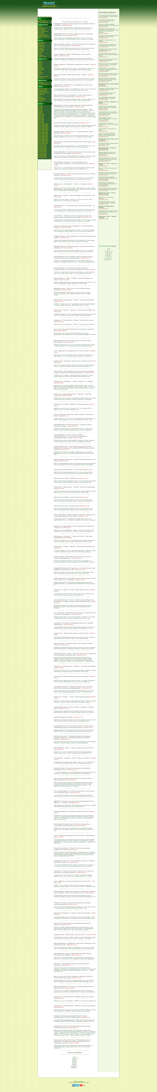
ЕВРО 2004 (41, 121)
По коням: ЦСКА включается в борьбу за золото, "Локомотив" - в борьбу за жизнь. (108, 16)
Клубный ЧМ (41, 34)
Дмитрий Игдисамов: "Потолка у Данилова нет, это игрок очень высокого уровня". (108, 74)
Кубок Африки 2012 (43, 142)
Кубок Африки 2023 (43, 133)
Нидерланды (41, 68)
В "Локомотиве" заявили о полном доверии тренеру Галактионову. (107, 20)
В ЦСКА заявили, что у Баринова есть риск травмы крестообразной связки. (107, 45)
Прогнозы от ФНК (42, 88)
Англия (40, 61)
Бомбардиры (41, 49)
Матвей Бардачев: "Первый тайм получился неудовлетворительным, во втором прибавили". (108, 184)
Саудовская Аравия (43, 76)
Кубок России (41, 46)
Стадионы (40, 55)
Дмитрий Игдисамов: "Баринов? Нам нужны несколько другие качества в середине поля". (107, 153)
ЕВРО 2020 (41, 115)
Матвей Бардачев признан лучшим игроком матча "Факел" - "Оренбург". (107, 202)
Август (75, 1056)
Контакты (40, 101)
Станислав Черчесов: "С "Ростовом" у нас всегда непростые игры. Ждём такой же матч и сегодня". (108, 212)
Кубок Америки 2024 (43, 124)
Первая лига (41, 44)
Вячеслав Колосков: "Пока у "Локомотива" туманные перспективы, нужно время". (108, 64)
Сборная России (42, 56)
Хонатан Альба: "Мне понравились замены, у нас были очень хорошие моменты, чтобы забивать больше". (107, 134)
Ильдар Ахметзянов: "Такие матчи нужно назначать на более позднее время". (108, 173)
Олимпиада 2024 (42, 149)
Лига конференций (42, 31)
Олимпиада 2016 (42, 151)
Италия (40, 65)
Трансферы (41, 82)
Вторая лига (41, 45)
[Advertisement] (68, 12)
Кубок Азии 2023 (42, 144)
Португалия (41, 69)
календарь (79, 1052)
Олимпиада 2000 (42, 157)
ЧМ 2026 (40, 27)
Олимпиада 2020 (42, 150)
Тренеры (40, 52)
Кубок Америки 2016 (43, 128)
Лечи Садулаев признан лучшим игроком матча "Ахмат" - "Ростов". (108, 144)
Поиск (39, 95)
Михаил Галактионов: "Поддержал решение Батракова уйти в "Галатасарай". (109, 25)
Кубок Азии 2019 (42, 146)
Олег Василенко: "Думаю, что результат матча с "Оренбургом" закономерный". (108, 189)
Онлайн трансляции (43, 22)
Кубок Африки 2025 (43, 132)
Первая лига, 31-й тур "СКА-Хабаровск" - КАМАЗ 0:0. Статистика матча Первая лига (75, 1000)
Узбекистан (41, 77)
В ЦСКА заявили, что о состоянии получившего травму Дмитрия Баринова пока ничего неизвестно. (108, 69)
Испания (40, 64)
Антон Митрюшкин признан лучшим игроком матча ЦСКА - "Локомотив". (107, 98)
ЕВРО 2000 (41, 122)
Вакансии (40, 97)
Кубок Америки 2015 (43, 129)
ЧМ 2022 (40, 106)
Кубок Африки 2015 (43, 139)
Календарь (41, 48)
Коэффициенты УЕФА (43, 92)
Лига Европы (41, 29)
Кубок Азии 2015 (42, 147)
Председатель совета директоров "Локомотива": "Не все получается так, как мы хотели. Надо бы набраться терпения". (108, 30)
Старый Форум (41, 99)
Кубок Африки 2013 (43, 140)
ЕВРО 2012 (41, 118)
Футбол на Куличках (78, 1081)
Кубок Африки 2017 (43, 137)
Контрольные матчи (43, 84)
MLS (39, 75)
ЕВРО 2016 (41, 117)
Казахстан (40, 73)
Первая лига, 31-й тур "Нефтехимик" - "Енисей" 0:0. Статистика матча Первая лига (74, 324)
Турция (40, 71)
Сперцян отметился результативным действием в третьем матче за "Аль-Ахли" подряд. (108, 54)
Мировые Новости (42, 91)
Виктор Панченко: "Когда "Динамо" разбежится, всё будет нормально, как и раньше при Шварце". (108, 178)
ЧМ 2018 (40, 107)
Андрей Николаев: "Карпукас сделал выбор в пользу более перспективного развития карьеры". (108, 107)
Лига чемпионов (42, 28)
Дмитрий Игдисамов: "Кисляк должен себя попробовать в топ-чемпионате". (108, 36)
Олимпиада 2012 (42, 153)
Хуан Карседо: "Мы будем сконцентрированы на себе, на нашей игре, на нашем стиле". (108, 118)
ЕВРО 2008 (41, 119)
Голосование (41, 94)
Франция (40, 66)
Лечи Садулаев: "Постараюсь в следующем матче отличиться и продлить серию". (108, 124)
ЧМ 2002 (40, 112)
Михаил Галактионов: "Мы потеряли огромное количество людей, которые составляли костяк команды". (107, 79)
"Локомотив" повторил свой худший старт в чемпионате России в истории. (108, 89)
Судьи (39, 53)
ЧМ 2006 (40, 111)
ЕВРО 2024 (41, 114)
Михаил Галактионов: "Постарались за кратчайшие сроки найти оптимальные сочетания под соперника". (108, 159)
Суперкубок (41, 51)
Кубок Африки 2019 (43, 136)
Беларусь (40, 72)
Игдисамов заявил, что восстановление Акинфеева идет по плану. (108, 49)
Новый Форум (41, 98)
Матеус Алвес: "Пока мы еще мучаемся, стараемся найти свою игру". (108, 60)
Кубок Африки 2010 (43, 143)
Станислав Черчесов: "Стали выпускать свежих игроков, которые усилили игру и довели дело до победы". (108, 113)
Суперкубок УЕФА (42, 35)
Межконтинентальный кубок (43, 37)
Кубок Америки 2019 (43, 126)
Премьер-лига (41, 42)
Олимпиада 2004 (42, 155)
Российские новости (43, 90)
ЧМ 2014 (40, 108)
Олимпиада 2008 (42, 154)
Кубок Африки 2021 (43, 135)
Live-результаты (42, 20)
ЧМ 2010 (40, 110)
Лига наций (41, 32)
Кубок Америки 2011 (43, 130)
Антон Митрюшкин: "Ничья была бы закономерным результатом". (107, 93)
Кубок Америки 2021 (43, 125)
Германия (40, 62)
